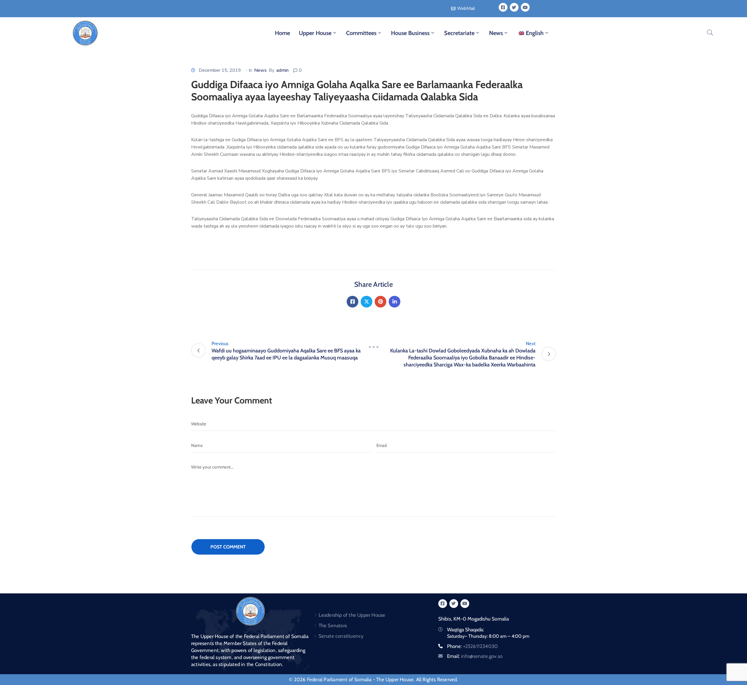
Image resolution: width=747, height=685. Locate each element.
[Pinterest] (380, 301)
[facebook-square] (503, 7)
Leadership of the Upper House (352, 615)
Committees (361, 32)
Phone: (472, 646)
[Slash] (373, 347)
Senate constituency (341, 636)
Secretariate (459, 32)
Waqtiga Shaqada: (465, 629)
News (496, 32)
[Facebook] (352, 301)
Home (282, 32)
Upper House (315, 32)
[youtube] (525, 7)
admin (282, 70)
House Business (410, 32)
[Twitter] (366, 301)
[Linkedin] (394, 301)
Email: (475, 656)
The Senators (333, 625)
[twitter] (514, 7)
